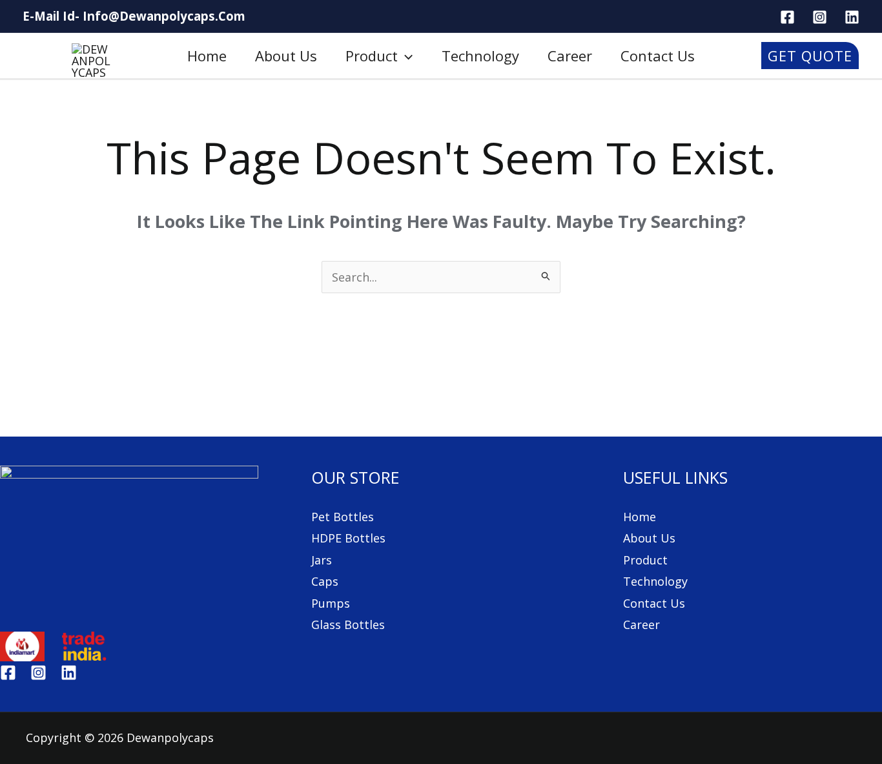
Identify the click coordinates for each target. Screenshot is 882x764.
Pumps (330, 603)
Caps (324, 581)
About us (286, 55)
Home (207, 55)
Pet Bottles (342, 516)
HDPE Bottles (348, 538)
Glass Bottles (348, 624)
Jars (321, 560)
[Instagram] (38, 673)
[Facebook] (8, 673)
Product (371, 55)
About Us (649, 538)
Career (570, 55)
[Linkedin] (69, 673)
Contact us (657, 55)
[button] (405, 55)
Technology (480, 55)
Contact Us (654, 603)
